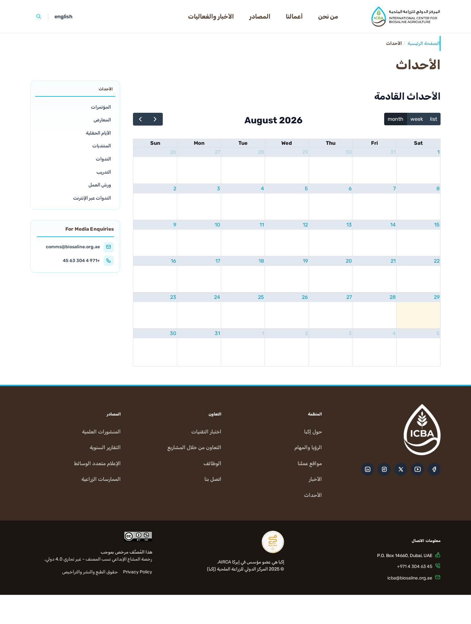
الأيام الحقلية (98, 133)
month (395, 119)
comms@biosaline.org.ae (73, 247)
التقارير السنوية (105, 447)
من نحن (328, 16)
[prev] (140, 119)
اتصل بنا (212, 479)
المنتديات (101, 146)
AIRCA (224, 562)
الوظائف (212, 463)
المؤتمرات (101, 107)
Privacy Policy (137, 572)
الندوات (103, 159)
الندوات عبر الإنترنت (92, 198)
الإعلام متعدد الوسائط (97, 463)
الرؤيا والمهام (308, 447)
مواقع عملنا (310, 463)
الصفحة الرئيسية (424, 43)
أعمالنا (294, 16)
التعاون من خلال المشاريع (194, 447)
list (433, 119)
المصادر (259, 16)
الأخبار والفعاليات (211, 16)
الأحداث (313, 495)
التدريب (103, 172)
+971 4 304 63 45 (81, 260)
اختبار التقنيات (206, 432)
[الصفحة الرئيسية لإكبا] (394, 17)
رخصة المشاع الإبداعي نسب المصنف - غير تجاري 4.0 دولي (98, 559)
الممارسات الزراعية (101, 479)
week (416, 119)
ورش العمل (99, 185)
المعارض (102, 120)
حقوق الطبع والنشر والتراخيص (90, 572)
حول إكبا (313, 432)
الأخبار (315, 479)
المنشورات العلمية (101, 432)
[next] (155, 119)
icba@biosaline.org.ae (409, 578)
